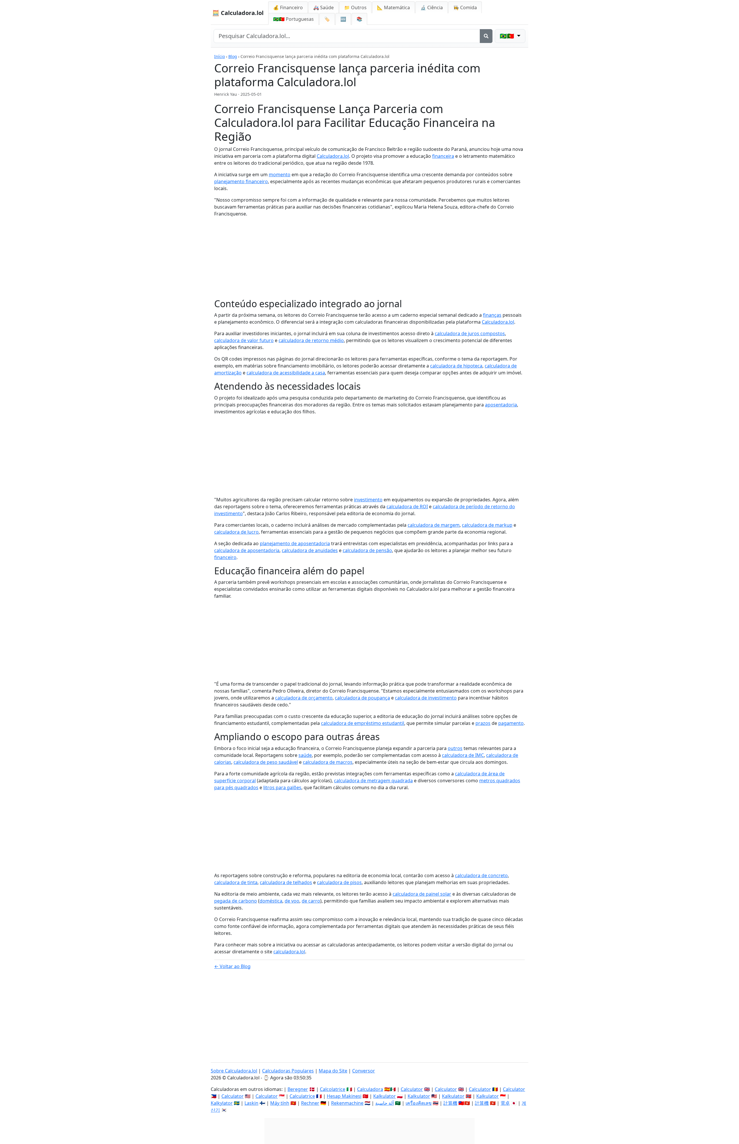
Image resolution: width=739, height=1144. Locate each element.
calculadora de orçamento (304, 698)
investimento (368, 499)
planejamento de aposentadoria (295, 543)
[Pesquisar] (486, 36)
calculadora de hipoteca (456, 366)
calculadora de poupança (362, 698)
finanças (492, 315)
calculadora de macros (327, 762)
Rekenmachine (347, 1103)
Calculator (412, 1089)
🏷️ (327, 19)
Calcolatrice (332, 1089)
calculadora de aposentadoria (246, 550)
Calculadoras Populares (288, 1071)
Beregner (298, 1089)
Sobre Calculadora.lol (234, 1071)
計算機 (450, 1103)
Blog (232, 56)
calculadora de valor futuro (244, 340)
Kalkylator (222, 1103)
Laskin (251, 1103)
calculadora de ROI (407, 506)
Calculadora (370, 1089)
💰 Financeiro (288, 7)
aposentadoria (501, 405)
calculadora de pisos (339, 882)
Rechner (310, 1103)
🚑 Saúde (323, 7)
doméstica (271, 901)
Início (219, 56)
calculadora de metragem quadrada (373, 780)
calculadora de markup (487, 525)
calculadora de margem (434, 525)
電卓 (505, 1103)
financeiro (225, 557)
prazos (482, 723)
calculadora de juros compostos (470, 333)
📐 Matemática (393, 7)
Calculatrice (302, 1096)
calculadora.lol (289, 951)
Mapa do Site (333, 1071)
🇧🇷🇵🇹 (293, 19)
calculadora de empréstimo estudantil (362, 723)
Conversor (363, 1071)
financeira (443, 156)
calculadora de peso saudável (266, 762)
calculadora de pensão (367, 550)
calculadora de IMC (463, 755)
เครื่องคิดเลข (419, 1103)
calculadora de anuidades (310, 550)
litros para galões (282, 787)
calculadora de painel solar (422, 894)
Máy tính (279, 1103)
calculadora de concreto (481, 875)
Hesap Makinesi (344, 1096)
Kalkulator (384, 1096)
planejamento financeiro (241, 181)
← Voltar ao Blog (232, 966)
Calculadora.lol (333, 156)
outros (455, 748)
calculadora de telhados (286, 882)
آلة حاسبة (384, 1103)
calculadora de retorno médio (311, 340)
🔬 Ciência (431, 7)
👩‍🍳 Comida (465, 7)
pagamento (511, 723)
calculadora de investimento (426, 698)
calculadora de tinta (235, 882)
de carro (311, 901)
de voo (292, 901)
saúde (305, 755)
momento (279, 174)
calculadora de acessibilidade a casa (286, 373)
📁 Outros (355, 7)
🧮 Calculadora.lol (238, 13)
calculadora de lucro (236, 532)
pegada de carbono (235, 901)
